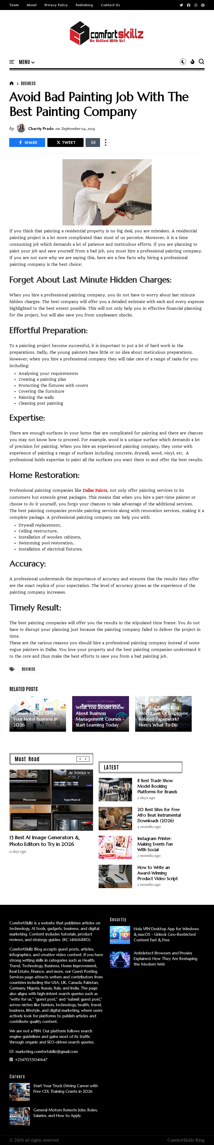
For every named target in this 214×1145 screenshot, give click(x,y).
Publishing (84, 5)
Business (28, 83)
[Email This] (93, 142)
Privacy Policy (56, 5)
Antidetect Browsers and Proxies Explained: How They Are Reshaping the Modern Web (165, 958)
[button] (27, 62)
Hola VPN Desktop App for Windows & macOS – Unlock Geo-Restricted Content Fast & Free (166, 934)
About (32, 5)
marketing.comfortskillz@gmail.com (46, 1051)
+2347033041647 (30, 1059)
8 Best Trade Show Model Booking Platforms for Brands (157, 786)
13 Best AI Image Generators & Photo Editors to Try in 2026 (44, 840)
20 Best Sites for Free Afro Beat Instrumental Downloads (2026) (159, 815)
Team (14, 5)
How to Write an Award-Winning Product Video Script (157, 873)
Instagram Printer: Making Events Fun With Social (155, 844)
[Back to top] (200, 1132)
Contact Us (110, 5)
